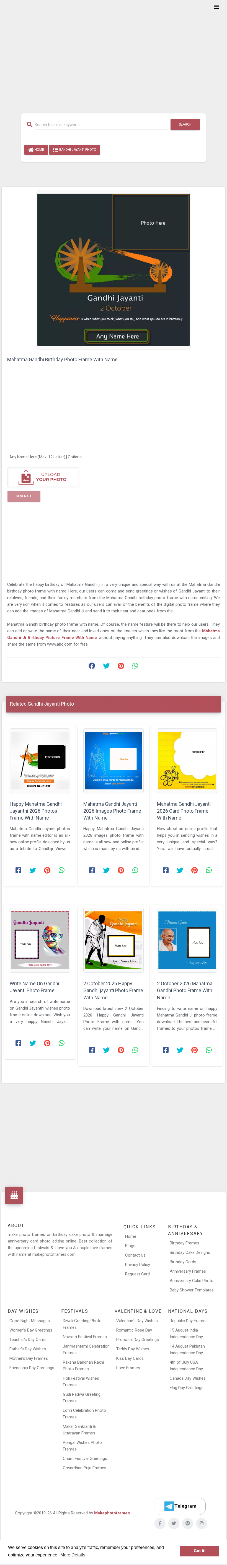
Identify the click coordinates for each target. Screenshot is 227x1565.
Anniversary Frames (188, 1271)
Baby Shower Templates (192, 1290)
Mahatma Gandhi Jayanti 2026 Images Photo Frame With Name (112, 811)
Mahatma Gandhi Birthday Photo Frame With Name (62, 359)
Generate (24, 496)
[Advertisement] (113, 53)
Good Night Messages (29, 1320)
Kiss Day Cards (130, 1358)
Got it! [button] (200, 1551)
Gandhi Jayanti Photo (77, 150)
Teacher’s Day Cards (28, 1339)
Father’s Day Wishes (27, 1348)
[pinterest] (187, 1523)
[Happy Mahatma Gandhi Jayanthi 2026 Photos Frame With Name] (40, 760)
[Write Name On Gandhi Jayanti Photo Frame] (40, 940)
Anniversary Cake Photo (191, 1280)
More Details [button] (72, 1555)
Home (39, 150)
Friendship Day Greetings (31, 1367)
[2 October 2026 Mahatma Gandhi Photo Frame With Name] (187, 940)
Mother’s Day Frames (28, 1358)
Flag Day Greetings (186, 1387)
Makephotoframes (112, 1513)
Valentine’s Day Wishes (137, 1320)
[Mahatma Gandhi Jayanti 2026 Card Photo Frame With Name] (187, 760)
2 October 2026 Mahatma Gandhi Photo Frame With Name (184, 990)
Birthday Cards (183, 1261)
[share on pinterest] (120, 667)
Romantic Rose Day (134, 1330)
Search (185, 124)
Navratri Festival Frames (85, 1336)
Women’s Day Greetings (30, 1330)
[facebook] (160, 1523)
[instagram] (201, 1523)
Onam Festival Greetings (85, 1458)
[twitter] (173, 1523)
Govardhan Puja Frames (84, 1467)
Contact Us (135, 1255)
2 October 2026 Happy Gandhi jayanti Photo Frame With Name (113, 990)
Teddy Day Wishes (132, 1348)
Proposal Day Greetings (137, 1339)
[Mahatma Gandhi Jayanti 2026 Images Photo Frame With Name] (113, 760)
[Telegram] (179, 1506)
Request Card (137, 1274)
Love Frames (128, 1367)
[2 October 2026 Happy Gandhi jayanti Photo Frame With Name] (113, 940)
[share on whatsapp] (135, 667)
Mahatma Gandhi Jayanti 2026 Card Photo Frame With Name (184, 811)
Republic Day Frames (189, 1320)
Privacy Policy (137, 1264)
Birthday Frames (184, 1243)
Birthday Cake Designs (190, 1252)
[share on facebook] (92, 667)
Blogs (130, 1245)
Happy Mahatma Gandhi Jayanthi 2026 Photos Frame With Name (36, 811)
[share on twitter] (106, 667)
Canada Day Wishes (188, 1378)
